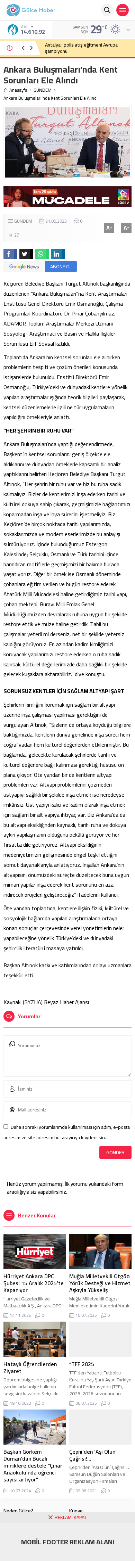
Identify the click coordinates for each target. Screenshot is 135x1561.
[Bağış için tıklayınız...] (67, 203)
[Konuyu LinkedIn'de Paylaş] (58, 254)
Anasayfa (18, 90)
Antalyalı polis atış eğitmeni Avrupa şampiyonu (81, 48)
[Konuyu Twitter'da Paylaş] (26, 254)
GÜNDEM (43, 90)
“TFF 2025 (81, 1364)
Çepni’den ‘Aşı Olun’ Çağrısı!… (93, 1455)
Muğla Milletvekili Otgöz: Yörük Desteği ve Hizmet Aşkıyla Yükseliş (99, 1283)
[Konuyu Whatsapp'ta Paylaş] (42, 254)
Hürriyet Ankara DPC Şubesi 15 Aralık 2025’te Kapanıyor (33, 1283)
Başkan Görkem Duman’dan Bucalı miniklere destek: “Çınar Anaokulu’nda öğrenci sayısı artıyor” (32, 1465)
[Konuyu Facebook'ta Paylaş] (10, 254)
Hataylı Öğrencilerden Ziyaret (30, 1367)
